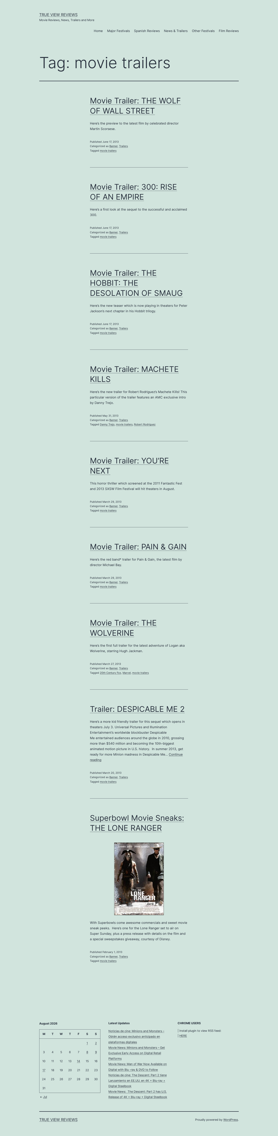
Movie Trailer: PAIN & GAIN (138, 546)
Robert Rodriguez (145, 424)
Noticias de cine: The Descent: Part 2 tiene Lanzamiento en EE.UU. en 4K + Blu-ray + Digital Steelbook (137, 1080)
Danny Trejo (107, 424)
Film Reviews (229, 31)
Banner (113, 146)
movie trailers (108, 150)
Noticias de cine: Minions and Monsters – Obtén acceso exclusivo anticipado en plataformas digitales (136, 1036)
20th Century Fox (110, 672)
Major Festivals (118, 31)
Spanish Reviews (147, 31)
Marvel (127, 672)
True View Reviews (58, 14)
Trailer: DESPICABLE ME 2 (137, 709)
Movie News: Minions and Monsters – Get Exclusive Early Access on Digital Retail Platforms (136, 1053)
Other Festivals (203, 31)
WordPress (230, 1119)
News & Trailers (176, 31)
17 (43, 1070)
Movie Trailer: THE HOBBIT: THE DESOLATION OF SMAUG (136, 283)
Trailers (123, 146)
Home (98, 31)
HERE (183, 1035)
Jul (45, 1097)
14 (78, 1061)
